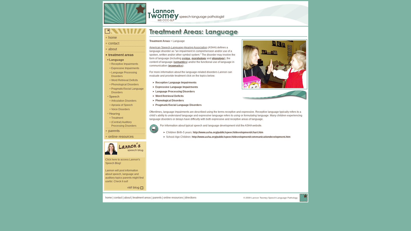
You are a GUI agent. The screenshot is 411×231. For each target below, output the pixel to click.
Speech (114, 96)
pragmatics (176, 65)
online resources (121, 136)
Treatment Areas (159, 41)
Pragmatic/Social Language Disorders (127, 90)
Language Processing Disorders (124, 74)
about (112, 49)
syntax (186, 58)
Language (116, 59)
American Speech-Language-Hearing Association (178, 47)
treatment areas (121, 55)
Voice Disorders (120, 109)
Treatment (117, 117)
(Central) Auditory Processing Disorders (123, 124)
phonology (218, 58)
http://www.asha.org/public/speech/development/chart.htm (228, 132)
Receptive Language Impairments (176, 82)
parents (114, 131)
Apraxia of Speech (122, 105)
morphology (199, 58)
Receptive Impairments (124, 63)
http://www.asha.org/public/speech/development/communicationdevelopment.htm (241, 136)
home (112, 37)
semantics (180, 62)
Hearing (114, 113)
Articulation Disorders (123, 100)
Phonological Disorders (125, 84)
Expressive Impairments (125, 68)
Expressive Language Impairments (176, 87)
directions (190, 197)
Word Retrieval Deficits (124, 80)
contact (113, 43)
